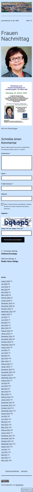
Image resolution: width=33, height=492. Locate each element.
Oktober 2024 (6, 342)
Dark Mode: (25, 490)
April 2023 (4, 391)
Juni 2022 (4, 419)
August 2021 (5, 446)
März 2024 (5, 361)
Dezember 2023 (6, 369)
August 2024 (5, 347)
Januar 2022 (5, 433)
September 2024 (7, 345)
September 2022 (7, 411)
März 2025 (5, 328)
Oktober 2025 (6, 309)
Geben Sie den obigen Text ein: (12, 228)
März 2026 (5, 295)
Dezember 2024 (6, 336)
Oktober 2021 (5, 441)
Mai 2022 (4, 422)
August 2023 (5, 380)
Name (3, 173)
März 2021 (4, 460)
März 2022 (5, 427)
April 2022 (4, 424)
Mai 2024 (4, 356)
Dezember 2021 (6, 436)
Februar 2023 (5, 397)
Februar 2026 (5, 298)
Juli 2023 (4, 383)
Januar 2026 (5, 300)
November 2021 (6, 438)
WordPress (19, 485)
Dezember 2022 (6, 402)
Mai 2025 (4, 322)
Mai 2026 (4, 289)
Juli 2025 (4, 317)
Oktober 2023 (6, 375)
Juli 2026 (4, 284)
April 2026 (4, 292)
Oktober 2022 (6, 408)
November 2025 (6, 306)
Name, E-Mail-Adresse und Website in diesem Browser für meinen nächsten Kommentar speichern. (17, 206)
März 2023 (5, 394)
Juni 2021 (4, 452)
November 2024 (6, 339)
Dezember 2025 (6, 303)
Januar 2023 (5, 400)
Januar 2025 (5, 334)
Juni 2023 (4, 386)
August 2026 (5, 281)
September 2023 (7, 378)
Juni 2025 (4, 320)
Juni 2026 (4, 287)
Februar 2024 (5, 364)
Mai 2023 (4, 389)
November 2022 (6, 405)
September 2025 (7, 311)
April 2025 (4, 325)
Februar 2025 (5, 331)
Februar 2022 (5, 430)
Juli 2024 (4, 350)
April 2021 (4, 458)
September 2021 (6, 444)
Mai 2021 (4, 455)
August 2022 (5, 413)
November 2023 (6, 372)
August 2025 (5, 314)
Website (4, 194)
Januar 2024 (5, 367)
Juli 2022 (4, 416)
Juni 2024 (4, 353)
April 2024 (4, 358)
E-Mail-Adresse (7, 184)
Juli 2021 (4, 449)
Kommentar (5, 153)
